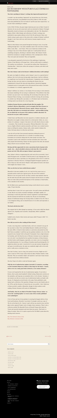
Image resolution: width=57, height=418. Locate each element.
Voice (8, 392)
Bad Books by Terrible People (13, 396)
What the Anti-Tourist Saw (13, 401)
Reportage (10, 360)
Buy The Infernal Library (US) (16, 316)
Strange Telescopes (13, 385)
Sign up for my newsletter (44, 1)
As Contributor (12, 389)
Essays (9, 353)
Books (8, 382)
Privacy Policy (33, 414)
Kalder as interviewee (12, 326)
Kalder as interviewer (13, 358)
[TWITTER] (38, 390)
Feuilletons (11, 355)
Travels (10, 365)
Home (34, 1)
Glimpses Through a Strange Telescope (13, 398)
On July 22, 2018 (10, 6)
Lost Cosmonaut (12, 387)
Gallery (9, 394)
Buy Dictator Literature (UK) (15, 318)
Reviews (10, 362)
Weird (9, 367)
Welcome (9, 380)
